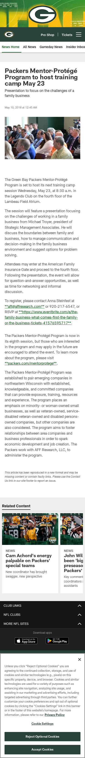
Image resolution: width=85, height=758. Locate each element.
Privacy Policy (55, 715)
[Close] (80, 659)
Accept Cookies (42, 749)
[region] (42, 705)
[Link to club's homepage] (9, 32)
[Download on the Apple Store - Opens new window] (26, 641)
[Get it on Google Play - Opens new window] (57, 643)
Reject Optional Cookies (42, 736)
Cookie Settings (43, 723)
